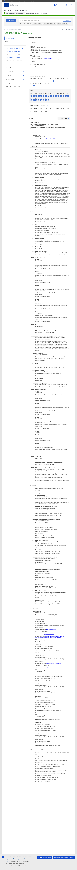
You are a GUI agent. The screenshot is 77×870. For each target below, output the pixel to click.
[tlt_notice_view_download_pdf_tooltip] (31, 96)
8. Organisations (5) (11, 83)
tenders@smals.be (47, 58)
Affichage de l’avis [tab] (9, 38)
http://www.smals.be (49, 634)
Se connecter (59, 5)
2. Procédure (9, 71)
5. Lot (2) (8, 75)
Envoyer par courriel (14, 57)
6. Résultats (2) (10, 79)
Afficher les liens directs (15, 51)
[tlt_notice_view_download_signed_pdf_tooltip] (53, 81)
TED (5, 29)
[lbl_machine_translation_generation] (47, 105)
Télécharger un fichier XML (16, 48)
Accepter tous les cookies (44, 857)
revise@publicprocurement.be (53, 663)
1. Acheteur (9, 67)
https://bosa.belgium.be (49, 667)
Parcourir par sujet (61, 23)
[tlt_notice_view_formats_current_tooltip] (68, 118)
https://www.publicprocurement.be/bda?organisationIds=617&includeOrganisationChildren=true (49, 637)
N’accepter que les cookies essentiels (64, 857)
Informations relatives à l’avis (14, 86)
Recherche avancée (37, 23)
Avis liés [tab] (7, 41)
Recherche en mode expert (49, 23)
